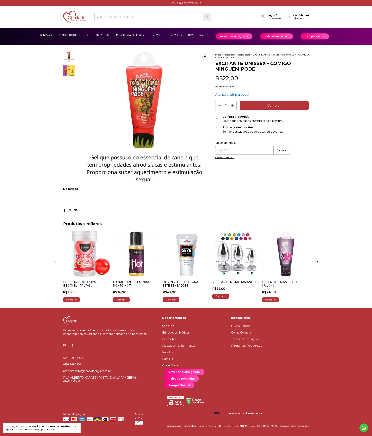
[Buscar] (207, 17)
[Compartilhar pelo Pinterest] (75, 210)
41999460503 (72, 364)
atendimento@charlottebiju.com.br (87, 371)
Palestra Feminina (276, 36)
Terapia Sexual (315, 36)
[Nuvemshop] (182, 426)
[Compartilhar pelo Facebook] (65, 210)
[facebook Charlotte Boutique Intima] (72, 345)
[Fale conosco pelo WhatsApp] (363, 427)
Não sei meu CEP (224, 157)
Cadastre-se (274, 18)
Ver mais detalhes (224, 86)
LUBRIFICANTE (261, 54)
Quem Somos (240, 326)
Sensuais (46, 34)
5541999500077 (74, 358)
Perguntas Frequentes (246, 345)
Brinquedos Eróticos (73, 34)
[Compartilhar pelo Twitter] (70, 210)
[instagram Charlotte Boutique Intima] (64, 345)
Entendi (51, 429)
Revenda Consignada (234, 36)
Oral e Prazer (198, 34)
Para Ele (158, 34)
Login (271, 15)
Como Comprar (241, 332)
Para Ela (176, 34)
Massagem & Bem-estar (130, 34)
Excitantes (101, 34)
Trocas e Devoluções (245, 339)
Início (218, 54)
